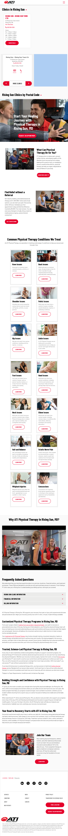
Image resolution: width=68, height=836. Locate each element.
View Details (12, 43)
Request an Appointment (27, 136)
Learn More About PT (43, 175)
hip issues (62, 657)
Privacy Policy (49, 794)
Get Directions (9, 24)
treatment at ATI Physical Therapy (15, 636)
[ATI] (9, 2)
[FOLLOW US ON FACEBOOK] (34, 785)
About (5, 802)
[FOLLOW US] (22, 785)
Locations (4, 778)
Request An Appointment (55, 811)
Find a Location (55, 805)
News (26, 794)
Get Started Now (11, 221)
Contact (27, 798)
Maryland (11, 778)
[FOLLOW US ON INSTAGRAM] (46, 785)
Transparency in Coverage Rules (54, 798)
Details (14, 72)
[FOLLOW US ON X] (28, 785)
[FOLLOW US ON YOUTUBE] (40, 785)
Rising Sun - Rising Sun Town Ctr (16, 17)
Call (21, 72)
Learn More (18, 275)
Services (6, 794)
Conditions (7, 798)
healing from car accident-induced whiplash (31, 625)
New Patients (7, 805)
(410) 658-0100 (18, 63)
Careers (27, 802)
